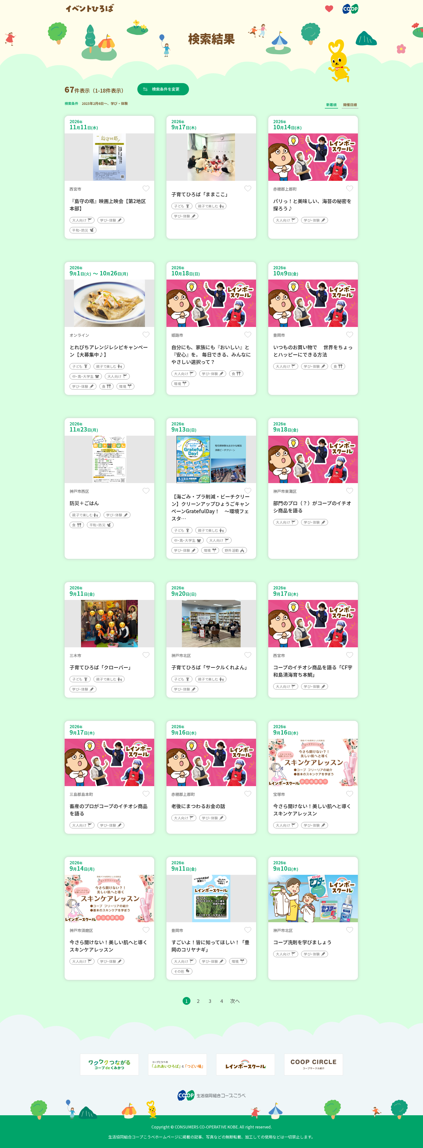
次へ (235, 1000)
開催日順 (350, 104)
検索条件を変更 (165, 89)
